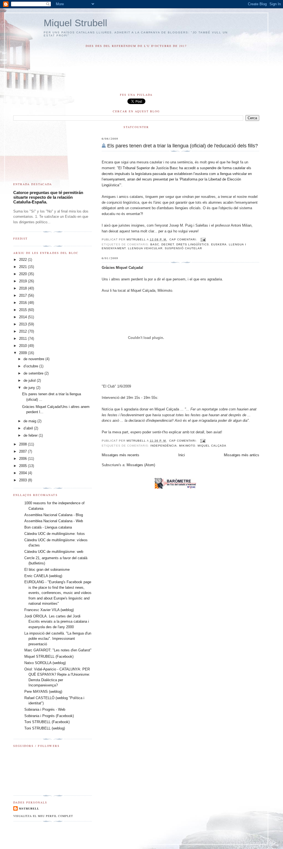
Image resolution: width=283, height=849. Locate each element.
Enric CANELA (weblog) (43, 576)
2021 (23, 267)
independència (163, 445)
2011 (23, 338)
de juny (29, 388)
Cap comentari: (183, 239)
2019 (23, 281)
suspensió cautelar (183, 248)
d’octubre (31, 366)
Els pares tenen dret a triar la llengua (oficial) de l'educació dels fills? (182, 145)
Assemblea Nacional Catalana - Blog (53, 515)
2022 (23, 260)
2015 (23, 310)
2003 (23, 480)
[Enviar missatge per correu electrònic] (203, 239)
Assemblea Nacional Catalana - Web (53, 521)
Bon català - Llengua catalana (48, 527)
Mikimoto (187, 445)
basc (154, 244)
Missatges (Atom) (141, 465)
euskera (219, 244)
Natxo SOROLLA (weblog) (45, 663)
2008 (23, 444)
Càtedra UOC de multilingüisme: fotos (54, 534)
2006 (23, 459)
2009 (23, 353)
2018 (23, 288)
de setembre (33, 373)
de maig (30, 421)
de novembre (34, 359)
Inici (181, 455)
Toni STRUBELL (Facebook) (47, 722)
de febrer (31, 435)
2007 (23, 451)
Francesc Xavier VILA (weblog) (49, 610)
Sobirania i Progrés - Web (44, 709)
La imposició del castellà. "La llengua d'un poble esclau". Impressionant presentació (57, 638)
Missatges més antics (241, 455)
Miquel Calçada (212, 445)
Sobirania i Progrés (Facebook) (49, 716)
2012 (23, 331)
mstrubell (29, 808)
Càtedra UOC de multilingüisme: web (53, 552)
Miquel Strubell (75, 22)
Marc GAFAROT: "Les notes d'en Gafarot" (57, 650)
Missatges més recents (120, 455)
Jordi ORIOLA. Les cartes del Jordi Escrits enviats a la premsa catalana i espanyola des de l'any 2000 (56, 621)
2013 (23, 324)
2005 (23, 466)
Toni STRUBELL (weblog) (44, 728)
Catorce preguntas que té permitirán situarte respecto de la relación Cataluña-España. (48, 197)
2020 (23, 274)
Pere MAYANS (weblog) (43, 691)
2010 (23, 346)
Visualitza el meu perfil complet (43, 816)
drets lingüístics (192, 244)
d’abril (28, 428)
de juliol (30, 380)
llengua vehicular (145, 248)
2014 (23, 317)
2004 (23, 473)
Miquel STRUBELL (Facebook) (49, 656)
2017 (23, 295)
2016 (23, 303)
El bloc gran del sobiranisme (47, 569)
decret (167, 244)
